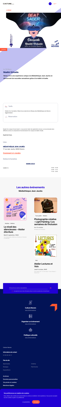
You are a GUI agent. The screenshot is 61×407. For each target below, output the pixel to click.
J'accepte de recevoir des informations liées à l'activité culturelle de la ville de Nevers (31, 291)
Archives (6, 376)
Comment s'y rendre (12, 153)
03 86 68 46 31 (7, 355)
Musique (5, 367)
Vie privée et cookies (10, 382)
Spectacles (6, 364)
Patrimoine (34, 367)
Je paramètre (26, 402)
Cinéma (33, 364)
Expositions (6, 370)
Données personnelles (10, 379)
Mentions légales (8, 385)
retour (9, 10)
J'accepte (36, 402)
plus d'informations (30, 310)
